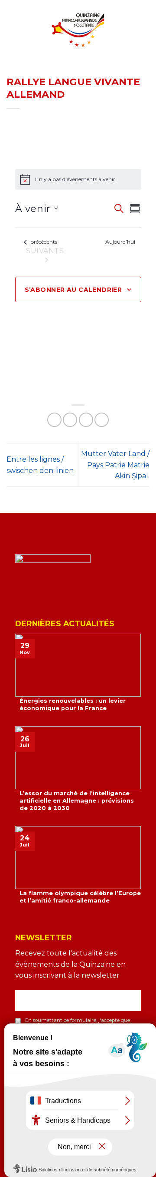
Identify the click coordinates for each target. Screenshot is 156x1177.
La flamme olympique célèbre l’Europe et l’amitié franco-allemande (80, 897)
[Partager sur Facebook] (70, 420)
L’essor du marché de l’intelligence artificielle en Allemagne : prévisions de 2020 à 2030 (77, 800)
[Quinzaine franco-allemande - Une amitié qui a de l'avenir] (78, 30)
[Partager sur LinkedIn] (101, 420)
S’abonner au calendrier (73, 290)
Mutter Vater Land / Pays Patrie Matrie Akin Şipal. (115, 465)
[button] (11, 36)
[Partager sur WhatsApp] (54, 420)
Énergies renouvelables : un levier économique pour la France (73, 704)
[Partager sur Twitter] (86, 420)
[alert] (78, 179)
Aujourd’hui (120, 241)
